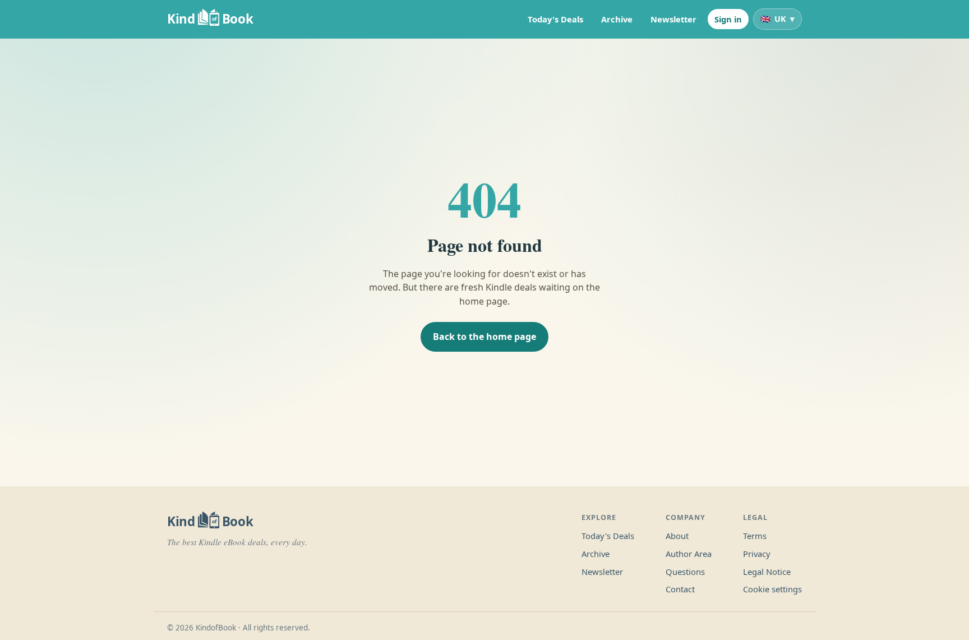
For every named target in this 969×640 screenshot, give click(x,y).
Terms (755, 535)
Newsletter (673, 19)
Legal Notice (767, 571)
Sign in (728, 19)
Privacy (756, 553)
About (677, 535)
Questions (685, 571)
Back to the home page (484, 336)
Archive (617, 19)
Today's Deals (555, 19)
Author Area (689, 553)
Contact (680, 589)
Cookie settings (772, 589)
